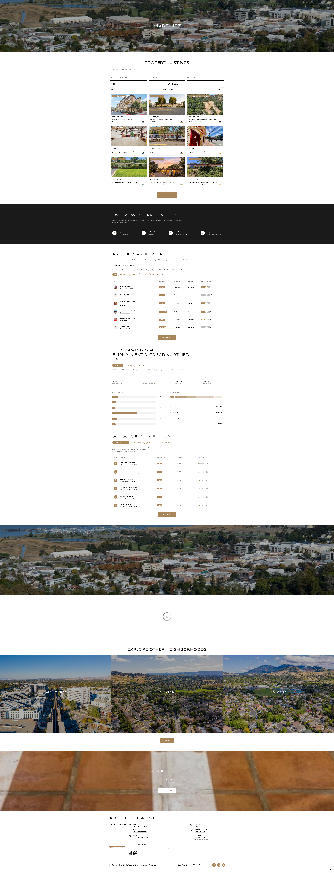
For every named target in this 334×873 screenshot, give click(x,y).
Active (145, 274)
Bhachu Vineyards (125, 286)
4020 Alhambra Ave (125, 328)
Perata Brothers (125, 326)
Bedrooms (191, 77)
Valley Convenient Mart (127, 310)
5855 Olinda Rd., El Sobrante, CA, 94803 (129, 506)
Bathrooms (153, 77)
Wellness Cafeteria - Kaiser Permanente (128, 302)
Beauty (153, 274)
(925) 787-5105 (200, 832)
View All (167, 740)
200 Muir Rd (123, 305)
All (115, 274)
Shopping (136, 274)
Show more (167, 337)
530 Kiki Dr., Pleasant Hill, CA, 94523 (128, 498)
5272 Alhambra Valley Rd (126, 288)
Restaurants (125, 274)
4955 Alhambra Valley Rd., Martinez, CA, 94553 (131, 473)
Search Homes (167, 195)
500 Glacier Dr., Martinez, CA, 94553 (128, 489)
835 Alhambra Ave (125, 313)
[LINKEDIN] (219, 865)
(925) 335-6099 (200, 826)
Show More (167, 514)
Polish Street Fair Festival (127, 318)
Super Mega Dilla (125, 295)
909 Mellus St (123, 320)
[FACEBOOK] (214, 865)
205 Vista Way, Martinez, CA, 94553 (128, 481)
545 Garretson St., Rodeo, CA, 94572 (128, 464)
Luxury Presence (149, 865)
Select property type (118, 77)
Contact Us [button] (167, 791)
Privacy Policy (198, 865)
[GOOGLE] (223, 865)
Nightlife (163, 274)
